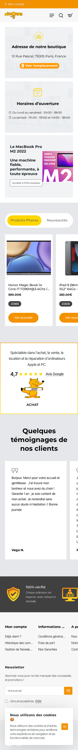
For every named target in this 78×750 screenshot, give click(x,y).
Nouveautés (57, 220)
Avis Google (55, 374)
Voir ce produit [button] (23, 317)
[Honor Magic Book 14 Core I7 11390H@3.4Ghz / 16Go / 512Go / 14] (29, 258)
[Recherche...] (61, 15)
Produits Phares (24, 220)
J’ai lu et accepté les (25, 701)
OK (65, 726)
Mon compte (16, 627)
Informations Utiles (52, 627)
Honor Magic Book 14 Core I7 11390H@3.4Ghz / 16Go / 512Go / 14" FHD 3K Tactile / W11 (28, 287)
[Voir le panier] (70, 15)
